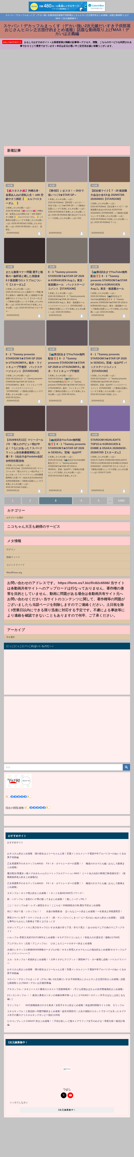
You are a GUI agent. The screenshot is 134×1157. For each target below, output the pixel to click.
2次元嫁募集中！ (67, 1110)
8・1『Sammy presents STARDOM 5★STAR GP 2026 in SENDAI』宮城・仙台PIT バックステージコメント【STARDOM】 (109, 362)
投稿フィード (13, 557)
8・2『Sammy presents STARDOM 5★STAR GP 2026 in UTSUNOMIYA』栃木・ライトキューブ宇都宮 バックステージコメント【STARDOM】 (24, 362)
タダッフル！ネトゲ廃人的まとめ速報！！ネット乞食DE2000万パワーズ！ (45, 893)
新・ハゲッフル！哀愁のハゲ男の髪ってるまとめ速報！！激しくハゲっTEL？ (47, 899)
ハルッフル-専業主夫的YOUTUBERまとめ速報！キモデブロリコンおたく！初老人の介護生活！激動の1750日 (63, 937)
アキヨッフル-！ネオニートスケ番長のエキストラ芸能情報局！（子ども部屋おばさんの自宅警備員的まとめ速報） (66, 989)
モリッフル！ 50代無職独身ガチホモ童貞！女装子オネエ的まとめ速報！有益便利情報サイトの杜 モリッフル (65, 1005)
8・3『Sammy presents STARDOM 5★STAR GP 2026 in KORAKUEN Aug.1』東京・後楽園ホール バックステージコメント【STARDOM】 (66, 280)
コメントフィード (15, 565)
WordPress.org (14, 572)
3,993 (121, 500)
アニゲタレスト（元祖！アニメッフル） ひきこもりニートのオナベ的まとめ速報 (49, 943)
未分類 (9, 185)
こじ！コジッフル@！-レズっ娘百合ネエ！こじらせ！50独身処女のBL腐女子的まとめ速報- (54, 905)
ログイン (11, 549)
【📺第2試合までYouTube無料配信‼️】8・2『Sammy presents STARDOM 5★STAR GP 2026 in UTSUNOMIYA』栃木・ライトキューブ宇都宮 (66, 362)
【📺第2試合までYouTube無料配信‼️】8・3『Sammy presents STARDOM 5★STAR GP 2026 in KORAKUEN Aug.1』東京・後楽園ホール (109, 280)
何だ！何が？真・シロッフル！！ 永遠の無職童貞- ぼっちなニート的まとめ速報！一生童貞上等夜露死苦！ (64, 911)
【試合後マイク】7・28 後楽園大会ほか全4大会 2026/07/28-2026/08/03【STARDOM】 (109, 194)
